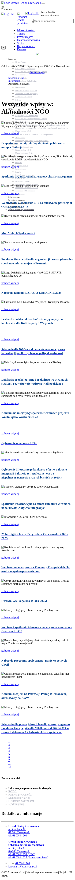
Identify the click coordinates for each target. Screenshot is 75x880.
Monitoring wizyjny (19, 797)
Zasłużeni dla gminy (23, 97)
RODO (12, 791)
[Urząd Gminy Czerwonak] (21, 2)
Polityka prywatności (20, 794)
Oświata (18, 162)
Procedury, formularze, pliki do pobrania (31, 141)
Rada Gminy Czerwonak (25, 68)
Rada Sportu (20, 75)
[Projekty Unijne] (33, 15)
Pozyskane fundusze (16, 200)
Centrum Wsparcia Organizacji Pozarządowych (34, 134)
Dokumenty (20, 87)
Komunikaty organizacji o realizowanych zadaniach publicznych (41, 128)
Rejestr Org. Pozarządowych (26, 115)
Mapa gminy (20, 194)
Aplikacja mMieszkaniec (25, 191)
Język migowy (16, 803)
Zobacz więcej (37, 72)
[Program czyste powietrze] (21, 16)
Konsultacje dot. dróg (24, 153)
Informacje (14, 80)
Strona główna (16, 77)
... (9, 763)
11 (9, 766)
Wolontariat (20, 137)
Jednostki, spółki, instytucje (26, 93)
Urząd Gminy (20, 62)
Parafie (18, 172)
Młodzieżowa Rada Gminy (26, 81)
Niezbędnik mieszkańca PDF (26, 188)
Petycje (18, 100)
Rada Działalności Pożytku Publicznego (31, 119)
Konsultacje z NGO (23, 131)
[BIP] (9, 15)
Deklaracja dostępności (21, 800)
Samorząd (12, 59)
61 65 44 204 (22, 863)
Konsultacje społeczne (24, 147)
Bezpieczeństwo (21, 166)
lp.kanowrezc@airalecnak (22, 866)
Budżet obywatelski (23, 181)
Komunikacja (20, 169)
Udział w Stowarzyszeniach (26, 90)
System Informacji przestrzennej (21, 210)
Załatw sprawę (14, 197)
